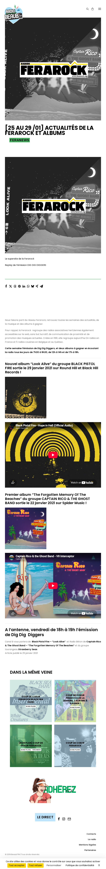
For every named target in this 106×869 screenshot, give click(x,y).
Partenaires (90, 850)
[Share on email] (41, 285)
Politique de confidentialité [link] (80, 865)
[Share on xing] (37, 285)
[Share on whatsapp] (28, 285)
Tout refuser (35, 865)
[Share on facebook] (6, 285)
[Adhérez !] (53, 790)
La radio (92, 839)
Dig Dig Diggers (27, 635)
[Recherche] (86, 9)
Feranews (19, 140)
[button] (99, 9)
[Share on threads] (15, 285)
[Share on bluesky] (33, 285)
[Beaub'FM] (13, 11)
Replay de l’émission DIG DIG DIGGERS (25, 265)
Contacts (91, 834)
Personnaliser (54, 865)
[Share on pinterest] (19, 285)
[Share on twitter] (10, 285)
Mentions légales (87, 844)
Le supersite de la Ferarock (19, 258)
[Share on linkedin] (24, 285)
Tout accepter (17, 865)
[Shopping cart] (91, 9)
